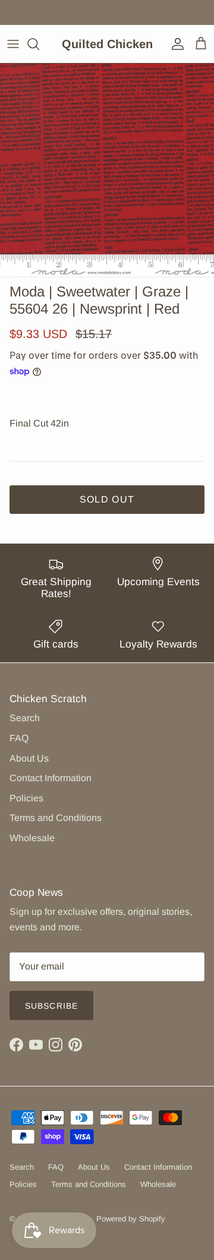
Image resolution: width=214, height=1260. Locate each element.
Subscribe (51, 1005)
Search (25, 718)
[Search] (39, 44)
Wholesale (32, 838)
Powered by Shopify (130, 1218)
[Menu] (13, 44)
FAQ (19, 738)
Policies (26, 798)
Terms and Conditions (56, 818)
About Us (29, 758)
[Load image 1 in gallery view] (107, 170)
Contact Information (51, 778)
